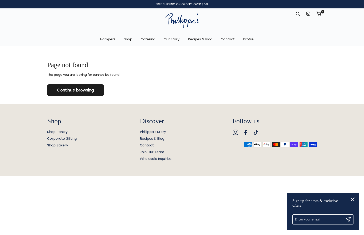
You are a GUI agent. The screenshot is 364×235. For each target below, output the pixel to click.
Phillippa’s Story (153, 131)
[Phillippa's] (182, 20)
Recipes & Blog (152, 138)
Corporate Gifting (62, 138)
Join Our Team (152, 152)
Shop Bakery (57, 145)
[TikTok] (256, 132)
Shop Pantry (57, 131)
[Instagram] (235, 132)
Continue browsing (75, 90)
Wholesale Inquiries (155, 158)
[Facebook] (246, 132)
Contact (147, 145)
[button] (320, 13)
